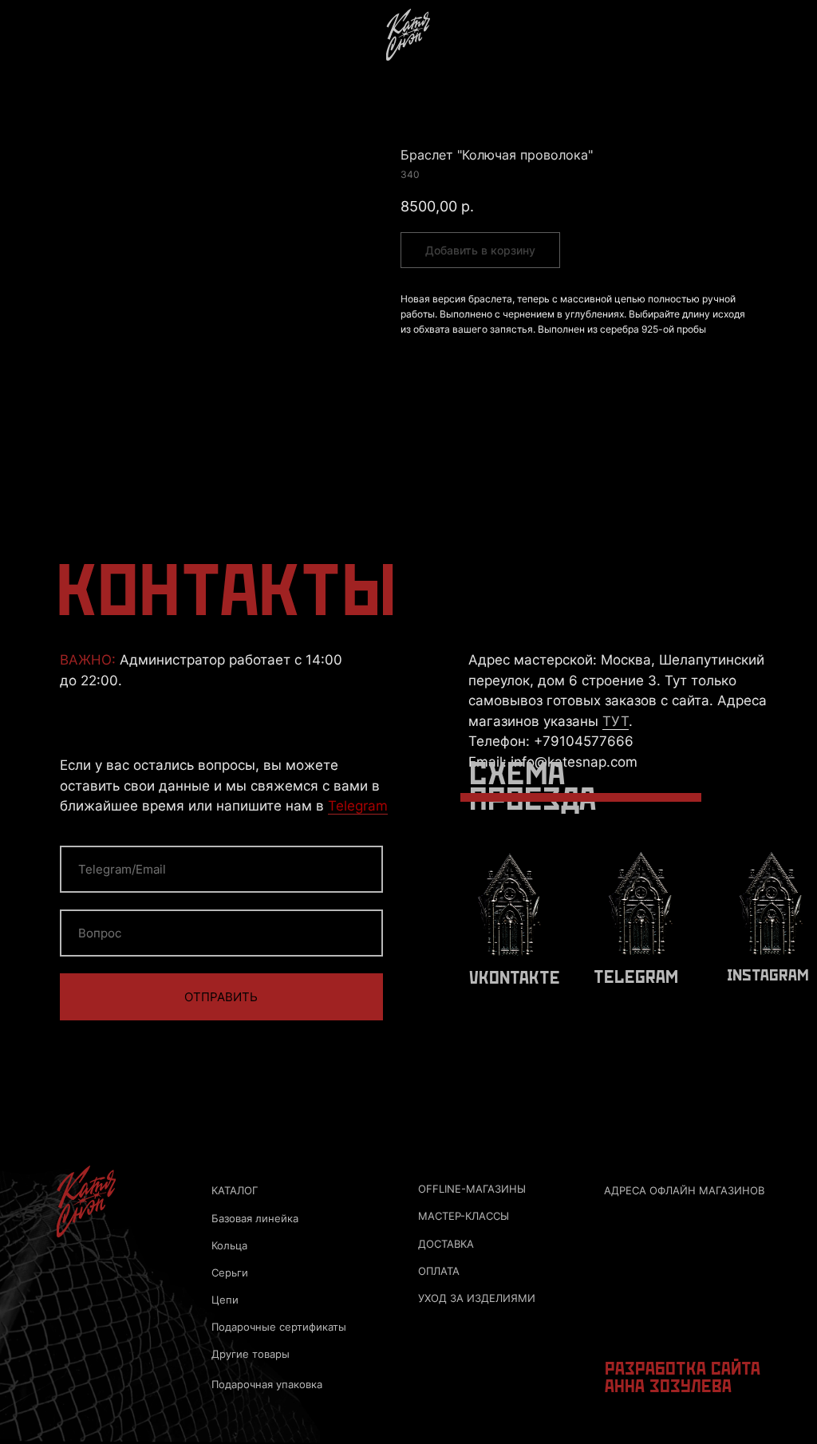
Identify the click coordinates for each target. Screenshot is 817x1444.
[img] (407, 35)
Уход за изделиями (476, 1298)
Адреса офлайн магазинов (684, 1191)
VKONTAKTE (514, 978)
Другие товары (250, 1354)
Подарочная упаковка (266, 1385)
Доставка (446, 1244)
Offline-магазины (472, 1189)
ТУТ (615, 720)
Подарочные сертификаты (278, 1327)
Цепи (225, 1300)
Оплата (439, 1271)
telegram (636, 977)
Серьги (229, 1273)
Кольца (229, 1246)
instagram (768, 975)
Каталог (234, 1191)
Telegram (358, 805)
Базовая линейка (254, 1219)
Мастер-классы (463, 1216)
